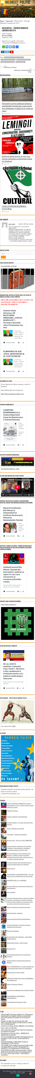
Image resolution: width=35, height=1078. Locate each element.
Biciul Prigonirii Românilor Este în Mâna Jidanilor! (20, 990)
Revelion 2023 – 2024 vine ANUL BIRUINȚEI (19, 840)
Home (2, 21)
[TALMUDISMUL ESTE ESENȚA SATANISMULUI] (3, 998)
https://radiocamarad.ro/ (8, 604)
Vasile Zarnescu (20, 62)
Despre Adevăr (11, 868)
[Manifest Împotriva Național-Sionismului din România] (3, 962)
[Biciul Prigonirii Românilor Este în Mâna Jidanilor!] (3, 992)
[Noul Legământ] (3, 894)
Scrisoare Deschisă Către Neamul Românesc (18, 919)
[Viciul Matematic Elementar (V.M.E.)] (3, 1004)
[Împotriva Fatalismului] (3, 932)
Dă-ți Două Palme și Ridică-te (15, 913)
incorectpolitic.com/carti (9, 266)
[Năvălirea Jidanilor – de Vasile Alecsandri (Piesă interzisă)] (3, 824)
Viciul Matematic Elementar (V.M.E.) (17, 1002)
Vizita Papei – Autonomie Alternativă (17, 834)
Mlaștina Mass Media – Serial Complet (17, 943)
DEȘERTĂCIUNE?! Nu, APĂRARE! (16, 880)
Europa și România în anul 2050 (15, 828)
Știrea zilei (9, 21)
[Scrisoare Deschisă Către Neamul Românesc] (3, 920)
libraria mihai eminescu (23, 59)
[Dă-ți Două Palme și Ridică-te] (3, 915)
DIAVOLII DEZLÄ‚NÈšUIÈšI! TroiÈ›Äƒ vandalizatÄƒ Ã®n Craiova (14, 1042)
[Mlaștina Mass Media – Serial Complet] (3, 944)
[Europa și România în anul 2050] (3, 830)
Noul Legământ (11, 892)
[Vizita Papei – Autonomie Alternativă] (3, 836)
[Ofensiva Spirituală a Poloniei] (3, 986)
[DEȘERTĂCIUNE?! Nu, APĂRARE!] (3, 882)
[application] (17, 487)
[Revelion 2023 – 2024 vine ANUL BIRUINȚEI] (3, 842)
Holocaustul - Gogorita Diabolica (14, 57)
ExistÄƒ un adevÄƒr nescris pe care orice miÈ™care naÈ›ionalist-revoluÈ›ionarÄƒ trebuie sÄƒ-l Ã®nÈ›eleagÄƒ (16, 1022)
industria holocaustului (8, 59)
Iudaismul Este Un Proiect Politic (15, 972)
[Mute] (29, 495)
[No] (33, 1073)
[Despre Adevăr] (3, 870)
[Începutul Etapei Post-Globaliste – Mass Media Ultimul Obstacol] (3, 938)
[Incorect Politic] (17, 9)
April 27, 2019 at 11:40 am (26, 224)
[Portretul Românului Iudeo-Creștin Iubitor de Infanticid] (3, 956)
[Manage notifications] (30, 1073)
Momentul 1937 (11, 949)
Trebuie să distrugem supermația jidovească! (18, 907)
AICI (13, 726)
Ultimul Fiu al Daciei (12, 811)
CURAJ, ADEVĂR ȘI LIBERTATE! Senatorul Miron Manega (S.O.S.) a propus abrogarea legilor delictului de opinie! (20, 805)
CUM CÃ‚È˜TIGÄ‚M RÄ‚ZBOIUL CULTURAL (17, 1026)
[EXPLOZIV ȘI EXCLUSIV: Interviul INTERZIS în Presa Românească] (3, 980)
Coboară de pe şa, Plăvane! (10, 66)
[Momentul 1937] (3, 950)
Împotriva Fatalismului (13, 931)
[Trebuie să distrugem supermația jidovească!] (3, 909)
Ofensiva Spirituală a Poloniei (15, 984)
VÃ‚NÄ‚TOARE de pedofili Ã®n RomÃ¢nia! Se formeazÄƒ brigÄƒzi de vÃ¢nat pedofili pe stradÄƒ (17, 1038)
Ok (18, 1075)
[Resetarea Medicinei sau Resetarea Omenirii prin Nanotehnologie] (3, 888)
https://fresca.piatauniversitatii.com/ (12, 394)
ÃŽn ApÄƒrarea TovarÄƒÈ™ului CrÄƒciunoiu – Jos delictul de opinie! (17, 1030)
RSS (2, 1012)
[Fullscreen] (32, 495)
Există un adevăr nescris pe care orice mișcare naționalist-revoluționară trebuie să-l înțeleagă (17, 158)
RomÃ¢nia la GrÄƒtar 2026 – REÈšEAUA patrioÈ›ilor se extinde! (15, 1034)
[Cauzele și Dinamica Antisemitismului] (3, 818)
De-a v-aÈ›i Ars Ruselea (9, 1028)
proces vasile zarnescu (8, 62)
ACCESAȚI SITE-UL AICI (10, 469)
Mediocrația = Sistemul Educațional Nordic (22, 70)
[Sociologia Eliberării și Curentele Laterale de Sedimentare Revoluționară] (3, 926)
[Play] (3, 495)
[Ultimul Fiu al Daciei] (3, 812)
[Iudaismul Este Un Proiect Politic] (3, 974)
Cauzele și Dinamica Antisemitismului (17, 817)
